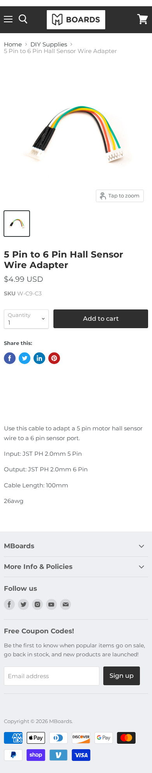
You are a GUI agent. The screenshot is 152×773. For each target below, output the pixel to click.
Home (13, 44)
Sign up (122, 675)
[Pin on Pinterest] (54, 358)
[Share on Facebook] (10, 358)
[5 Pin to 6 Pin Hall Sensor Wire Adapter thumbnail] (16, 223)
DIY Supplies (48, 44)
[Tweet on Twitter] (24, 358)
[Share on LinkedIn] (39, 358)
